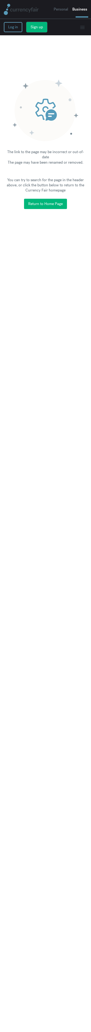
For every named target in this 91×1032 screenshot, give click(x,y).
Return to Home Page (45, 203)
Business (79, 9)
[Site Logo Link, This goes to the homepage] (21, 9)
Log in (13, 27)
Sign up (37, 27)
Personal (61, 9)
